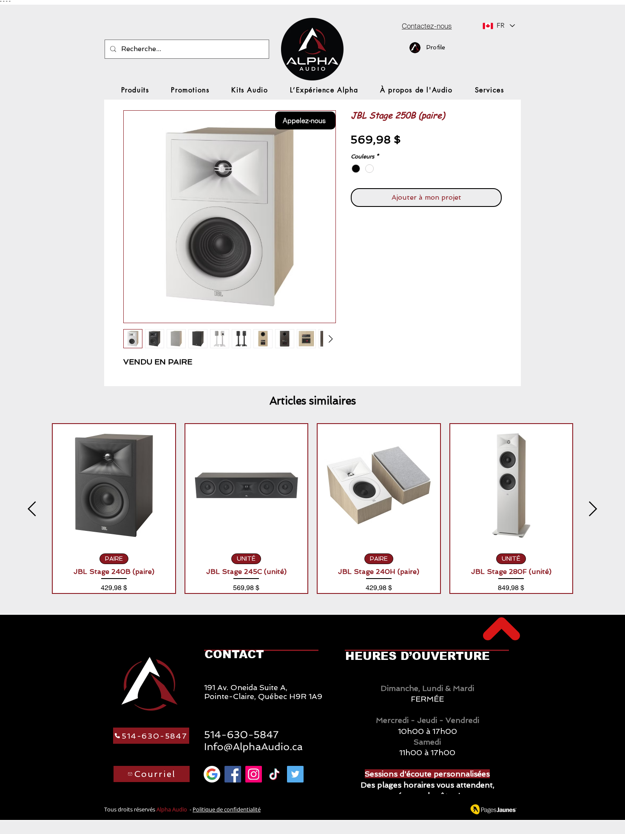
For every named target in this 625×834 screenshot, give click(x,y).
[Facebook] (232, 774)
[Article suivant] (593, 509)
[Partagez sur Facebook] (356, 231)
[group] (312, 508)
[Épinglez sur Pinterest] (372, 231)
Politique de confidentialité (227, 809)
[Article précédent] (32, 509)
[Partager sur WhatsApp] (389, 231)
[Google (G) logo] (212, 774)
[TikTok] (274, 774)
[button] (135, 90)
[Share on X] (405, 231)
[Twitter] (295, 774)
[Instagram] (253, 774)
